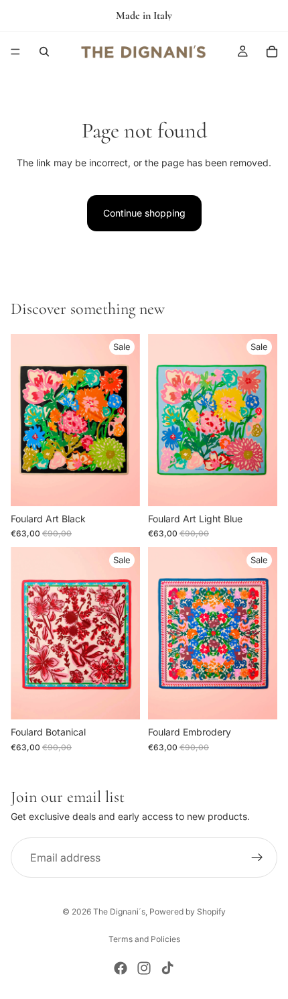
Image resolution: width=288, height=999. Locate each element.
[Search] (44, 51)
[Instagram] (144, 968)
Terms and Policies (144, 939)
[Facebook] (121, 968)
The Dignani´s (119, 911)
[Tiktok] (167, 968)
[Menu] (15, 51)
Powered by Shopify (187, 911)
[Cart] (272, 51)
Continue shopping (144, 213)
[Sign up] (257, 857)
